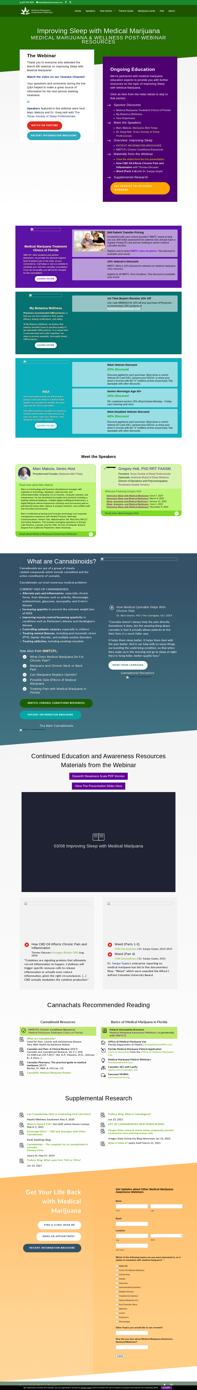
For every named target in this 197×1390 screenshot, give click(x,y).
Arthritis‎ (122, 1279)
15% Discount (118, 395)
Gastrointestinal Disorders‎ (130, 1287)
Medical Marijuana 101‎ (128, 1300)
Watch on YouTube (44, 125)
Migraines (123, 1309)
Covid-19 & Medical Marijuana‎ (131, 1270)
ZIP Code (120, 1250)
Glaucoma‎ (123, 1283)
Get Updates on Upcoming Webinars (133, 188)
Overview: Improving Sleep (133, 140)
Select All (123, 1266)
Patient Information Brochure (54, 136)
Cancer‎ (122, 1313)
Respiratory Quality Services (133, 484)
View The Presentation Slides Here (98, 786)
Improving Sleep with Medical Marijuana (128, 495)
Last (152, 1211)
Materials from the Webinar (133, 154)
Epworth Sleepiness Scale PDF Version (98, 776)
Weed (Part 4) (125, 954)
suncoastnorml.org (119, 1077)
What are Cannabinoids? (41, 1038)
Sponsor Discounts (127, 105)
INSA (45, 391)
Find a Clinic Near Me (59, 1225)
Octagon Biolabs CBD (65, 952)
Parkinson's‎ (124, 1317)
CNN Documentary (126, 949)
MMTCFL (50, 651)
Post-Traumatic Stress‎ (128, 1305)
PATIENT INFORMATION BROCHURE (138, 145)
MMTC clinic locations (144, 251)
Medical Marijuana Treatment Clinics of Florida (55, 1032)
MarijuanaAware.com (120, 1062)
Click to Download (119, 1052)
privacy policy (86, 1388)
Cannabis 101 (130, 1070)
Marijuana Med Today (145, 128)
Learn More (45, 279)
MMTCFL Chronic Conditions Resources (56, 703)
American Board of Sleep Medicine (150, 477)
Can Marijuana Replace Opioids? (53, 674)
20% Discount (118, 369)
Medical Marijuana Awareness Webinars (133, 1032)
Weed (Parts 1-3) (127, 944)
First (118, 1211)
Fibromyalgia (124, 1322)
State (153, 1240)
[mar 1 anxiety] (28, 101)
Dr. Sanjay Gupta (118, 963)
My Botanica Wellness (46, 308)
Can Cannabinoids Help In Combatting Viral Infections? (59, 1114)
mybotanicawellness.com (124, 308)
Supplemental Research (131, 177)
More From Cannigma (128, 665)
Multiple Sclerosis (126, 1292)
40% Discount (118, 416)
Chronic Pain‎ (124, 1275)
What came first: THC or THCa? (62, 1160)
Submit (120, 1356)
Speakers (33, 108)
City (117, 1240)
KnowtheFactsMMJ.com (158, 1044)
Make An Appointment (59, 1236)
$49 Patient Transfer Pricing (125, 232)
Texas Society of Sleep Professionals (150, 474)
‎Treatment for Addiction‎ (128, 1296)
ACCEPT (166, 1388)
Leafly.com (114, 1070)
